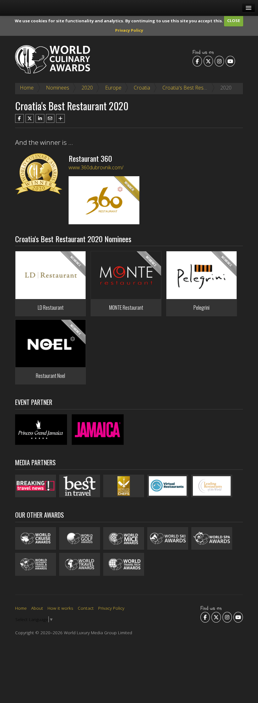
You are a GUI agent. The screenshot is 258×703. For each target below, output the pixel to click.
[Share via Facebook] (19, 118)
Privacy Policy (129, 30)
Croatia (142, 87)
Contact (86, 608)
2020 (87, 87)
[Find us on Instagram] (219, 61)
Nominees (57, 87)
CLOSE (233, 20)
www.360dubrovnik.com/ (96, 167)
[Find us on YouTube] (230, 61)
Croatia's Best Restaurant (191, 87)
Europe (113, 87)
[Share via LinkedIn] (40, 118)
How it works (60, 608)
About (37, 608)
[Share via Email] (50, 118)
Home (27, 87)
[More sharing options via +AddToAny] (60, 118)
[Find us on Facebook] (197, 61)
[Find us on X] (208, 61)
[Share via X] (30, 118)
